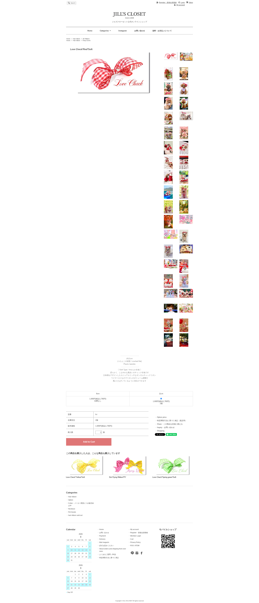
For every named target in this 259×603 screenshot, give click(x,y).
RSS (132, 546)
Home (89, 31)
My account (180, 5)
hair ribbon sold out (75, 515)
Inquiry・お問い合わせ (166, 427)
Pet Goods (72, 512)
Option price (161, 417)
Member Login (135, 536)
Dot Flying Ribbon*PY (117, 477)
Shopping (160, 431)
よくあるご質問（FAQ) (107, 554)
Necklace (71, 509)
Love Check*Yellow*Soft (75, 477)
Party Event (86, 40)
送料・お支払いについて (162, 31)
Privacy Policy (135, 542)
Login (183, 2)
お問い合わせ (139, 31)
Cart (131, 539)
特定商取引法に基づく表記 (109, 558)
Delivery (102, 539)
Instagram (122, 31)
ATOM (137, 546)
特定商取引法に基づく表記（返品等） (172, 421)
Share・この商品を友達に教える (170, 424)
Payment (102, 536)
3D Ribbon (86, 39)
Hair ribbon (76, 39)
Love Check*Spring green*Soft (164, 477)
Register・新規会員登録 (168, 2)
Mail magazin (104, 542)
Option (70, 500)
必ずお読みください (106, 546)
